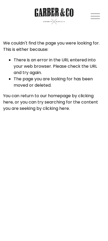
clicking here (56, 108)
